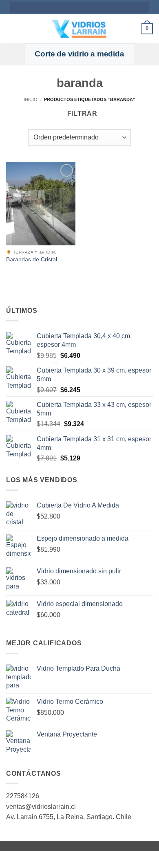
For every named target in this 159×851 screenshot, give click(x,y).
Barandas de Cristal (31, 259)
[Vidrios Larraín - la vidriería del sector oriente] (79, 28)
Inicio (31, 99)
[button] (11, 28)
